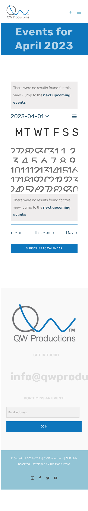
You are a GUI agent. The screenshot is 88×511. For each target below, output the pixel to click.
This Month (44, 232)
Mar (18, 232)
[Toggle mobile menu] (79, 12)
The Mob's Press (60, 464)
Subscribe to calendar (44, 248)
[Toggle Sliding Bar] (70, 12)
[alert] (44, 95)
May (69, 232)
